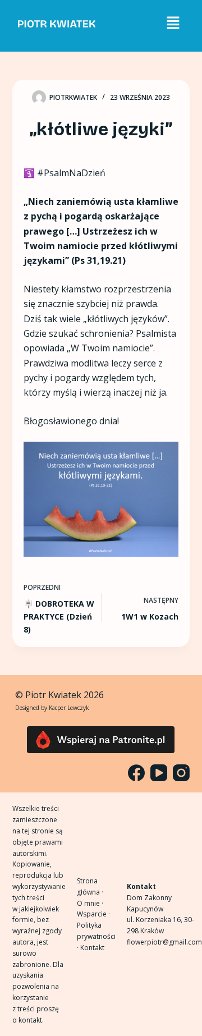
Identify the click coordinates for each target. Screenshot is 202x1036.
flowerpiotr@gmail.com (164, 942)
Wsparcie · (93, 914)
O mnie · (90, 903)
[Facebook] (136, 772)
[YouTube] (158, 772)
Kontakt (92, 947)
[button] (173, 23)
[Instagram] (181, 772)
